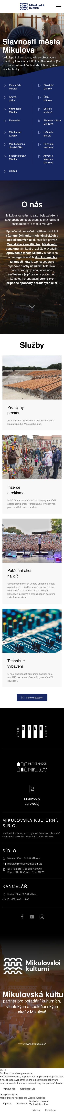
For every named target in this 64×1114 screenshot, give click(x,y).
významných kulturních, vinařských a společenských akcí (32, 237)
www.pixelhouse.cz (36, 1043)
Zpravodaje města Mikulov (24, 253)
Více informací (53, 1089)
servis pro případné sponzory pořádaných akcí (31, 280)
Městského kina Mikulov (24, 244)
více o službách (34, 697)
